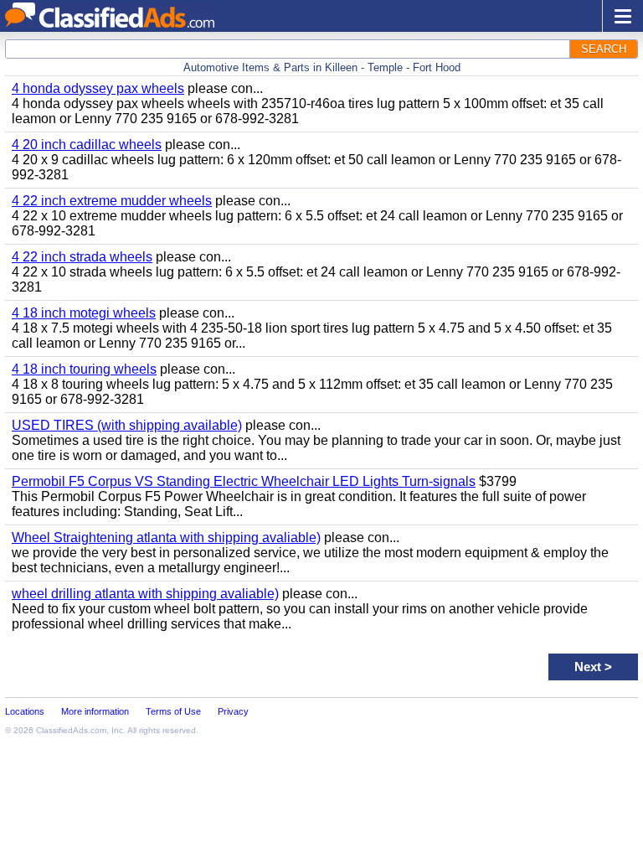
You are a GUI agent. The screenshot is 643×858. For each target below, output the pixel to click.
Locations (24, 711)
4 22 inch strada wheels (82, 257)
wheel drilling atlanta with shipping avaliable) (145, 594)
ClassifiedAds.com (71, 730)
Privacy (233, 711)
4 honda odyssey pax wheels (98, 88)
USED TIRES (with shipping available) (127, 425)
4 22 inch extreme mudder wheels (112, 201)
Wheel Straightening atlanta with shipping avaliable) (166, 537)
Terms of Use (173, 711)
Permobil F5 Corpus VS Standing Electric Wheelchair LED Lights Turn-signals (244, 481)
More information (95, 711)
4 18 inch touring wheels (84, 369)
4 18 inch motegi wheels (84, 313)
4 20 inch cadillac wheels (87, 144)
